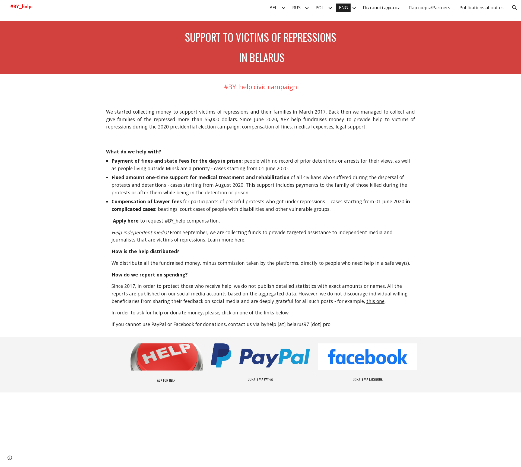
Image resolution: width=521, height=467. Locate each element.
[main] (260, 47)
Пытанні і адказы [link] (381, 8)
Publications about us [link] (481, 8)
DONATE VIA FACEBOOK (368, 379)
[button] (514, 7)
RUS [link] (296, 8)
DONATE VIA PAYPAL (260, 379)
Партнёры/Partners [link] (429, 8)
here (239, 239)
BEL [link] (273, 8)
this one (375, 301)
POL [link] (320, 8)
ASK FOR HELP (166, 380)
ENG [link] (343, 8)
